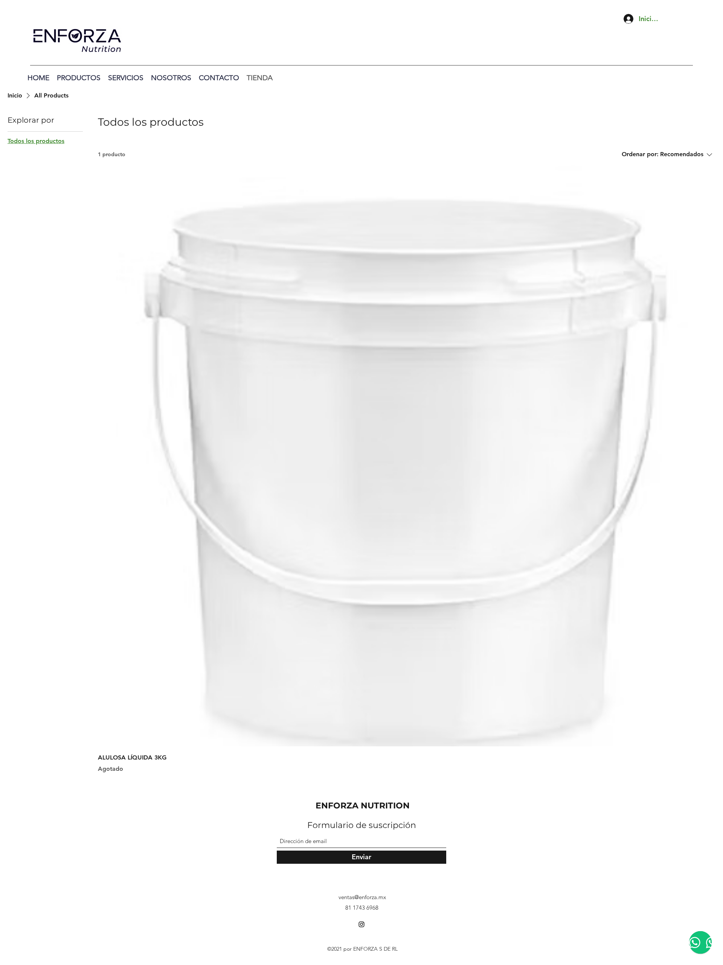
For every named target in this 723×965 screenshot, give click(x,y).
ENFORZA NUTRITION (363, 806)
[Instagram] (361, 924)
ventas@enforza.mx (362, 897)
